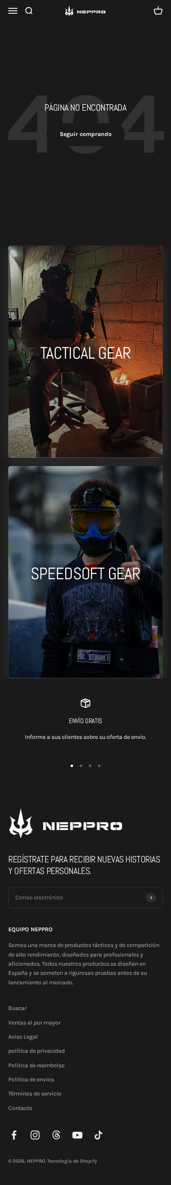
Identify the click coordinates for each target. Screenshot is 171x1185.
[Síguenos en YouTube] (77, 1135)
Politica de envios (31, 1079)
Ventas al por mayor (34, 1022)
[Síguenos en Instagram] (35, 1135)
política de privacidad (36, 1050)
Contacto (20, 1108)
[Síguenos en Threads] (56, 1135)
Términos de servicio (34, 1093)
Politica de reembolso (36, 1065)
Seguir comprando (86, 134)
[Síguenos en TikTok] (98, 1135)
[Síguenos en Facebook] (14, 1135)
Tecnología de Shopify (72, 1161)
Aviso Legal (23, 1036)
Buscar (17, 1008)
